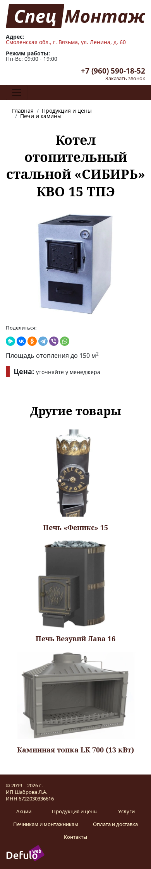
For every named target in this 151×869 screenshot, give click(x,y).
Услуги (126, 811)
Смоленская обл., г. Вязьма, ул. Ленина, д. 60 (66, 42)
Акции (23, 811)
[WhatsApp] (64, 341)
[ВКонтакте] (21, 341)
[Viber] (53, 341)
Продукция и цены (75, 811)
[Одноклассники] (32, 341)
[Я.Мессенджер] (10, 341)
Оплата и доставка (115, 824)
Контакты (75, 836)
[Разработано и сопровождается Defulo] (25, 852)
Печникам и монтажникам (45, 824)
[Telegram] (43, 341)
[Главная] (75, 15)
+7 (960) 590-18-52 (113, 71)
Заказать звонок (125, 78)
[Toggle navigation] (16, 92)
